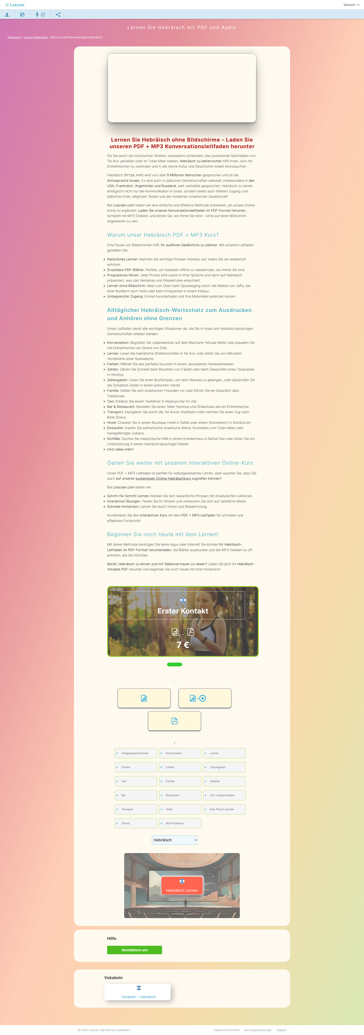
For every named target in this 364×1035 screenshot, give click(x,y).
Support (281, 1030)
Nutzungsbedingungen (258, 1030)
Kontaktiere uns (135, 950)
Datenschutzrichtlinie (227, 1030)
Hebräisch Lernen (182, 890)
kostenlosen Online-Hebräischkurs (163, 478)
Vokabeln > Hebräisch (139, 997)
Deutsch (349, 5)
